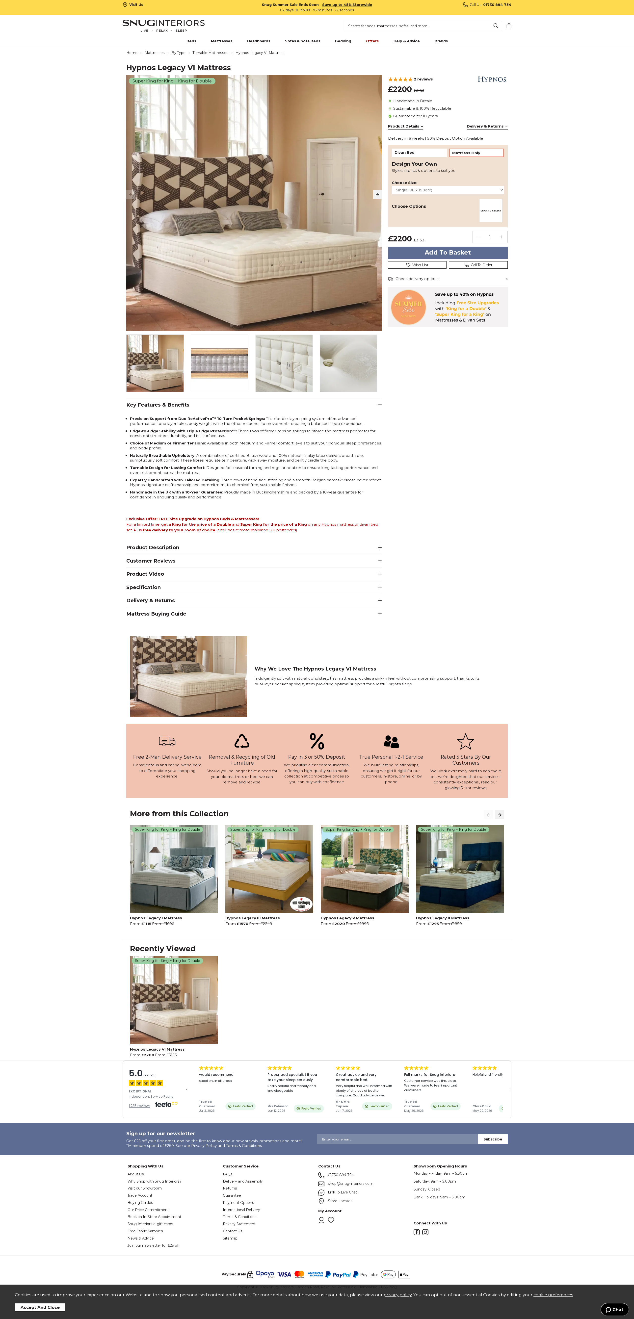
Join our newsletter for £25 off (154, 1245)
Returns (230, 1188)
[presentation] (130, 194)
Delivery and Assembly (243, 1181)
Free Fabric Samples (145, 1231)
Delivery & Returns (485, 126)
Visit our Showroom (145, 1188)
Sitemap (230, 1238)
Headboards (258, 41)
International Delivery (241, 1210)
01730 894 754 (340, 1175)
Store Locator (339, 1201)
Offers (372, 41)
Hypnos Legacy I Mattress (156, 918)
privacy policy (398, 1294)
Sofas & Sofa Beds (302, 41)
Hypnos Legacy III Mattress (252, 918)
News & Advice (141, 1238)
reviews (423, 79)
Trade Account (140, 1195)
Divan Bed (405, 152)
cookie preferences (553, 1294)
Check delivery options (417, 278)
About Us (136, 1174)
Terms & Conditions (240, 1217)
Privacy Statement (239, 1224)
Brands (441, 41)
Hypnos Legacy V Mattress (347, 918)
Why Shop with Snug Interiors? (155, 1181)
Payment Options (238, 1202)
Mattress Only (466, 153)
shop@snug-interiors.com (350, 1183)
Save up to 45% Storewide (347, 4)
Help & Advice (407, 41)
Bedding (343, 41)
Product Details (403, 126)
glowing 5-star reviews (465, 787)
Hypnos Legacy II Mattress (442, 918)
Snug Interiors (171, 26)
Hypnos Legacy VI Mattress (157, 1049)
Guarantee (232, 1195)
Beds (191, 41)
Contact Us (232, 1231)
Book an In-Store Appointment (154, 1217)
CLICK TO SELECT (491, 210)
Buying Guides (140, 1202)
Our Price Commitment (148, 1210)
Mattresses (221, 41)
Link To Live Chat (342, 1192)
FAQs (228, 1174)
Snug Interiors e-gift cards (150, 1224)
